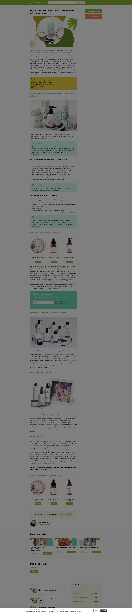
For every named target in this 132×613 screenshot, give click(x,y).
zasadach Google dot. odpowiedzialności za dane (71, 611)
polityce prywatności (51, 611)
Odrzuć (96, 610)
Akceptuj (104, 610)
